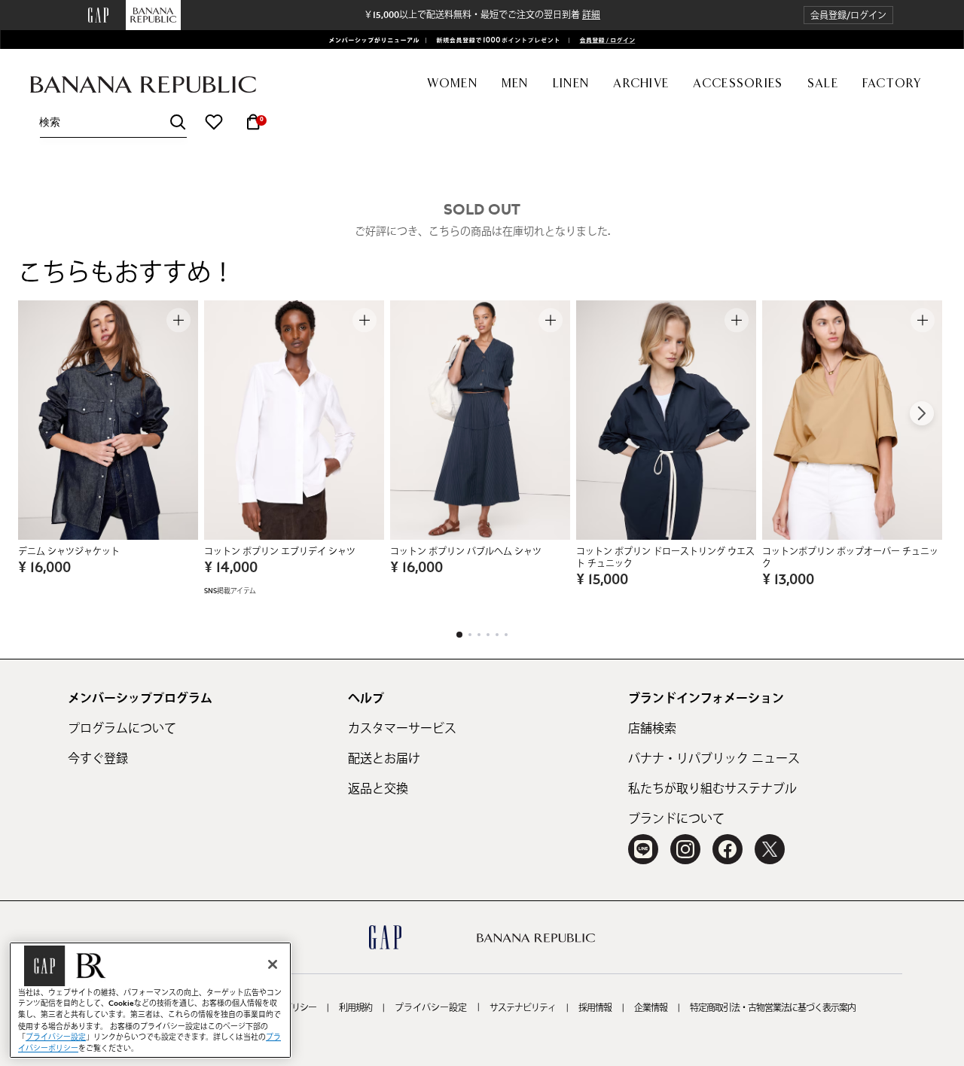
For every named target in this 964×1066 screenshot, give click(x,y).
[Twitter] (770, 849)
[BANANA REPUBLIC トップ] (143, 84)
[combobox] (113, 122)
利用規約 (355, 1008)
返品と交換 (378, 789)
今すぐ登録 (98, 759)
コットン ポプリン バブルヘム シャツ (465, 551)
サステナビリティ (523, 1008)
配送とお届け (384, 759)
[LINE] (643, 849)
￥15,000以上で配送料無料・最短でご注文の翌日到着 (482, 15)
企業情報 (650, 1008)
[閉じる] (272, 964)
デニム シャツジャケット (69, 551)
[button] (848, 15)
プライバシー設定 (431, 1008)
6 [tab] (506, 634)
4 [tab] (488, 634)
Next (922, 413)
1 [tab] (459, 635)
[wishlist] (214, 122)
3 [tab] (478, 634)
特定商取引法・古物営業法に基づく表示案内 (773, 1008)
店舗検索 (652, 729)
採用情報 (595, 1008)
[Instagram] (685, 849)
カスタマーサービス (402, 729)
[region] (150, 1000)
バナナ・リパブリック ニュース (714, 759)
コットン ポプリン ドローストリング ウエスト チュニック (665, 557)
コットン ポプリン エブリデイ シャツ (279, 551)
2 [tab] (469, 634)
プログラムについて (122, 729)
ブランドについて (676, 819)
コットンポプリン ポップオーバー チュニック (850, 557)
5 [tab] (497, 634)
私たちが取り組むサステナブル (712, 789)
